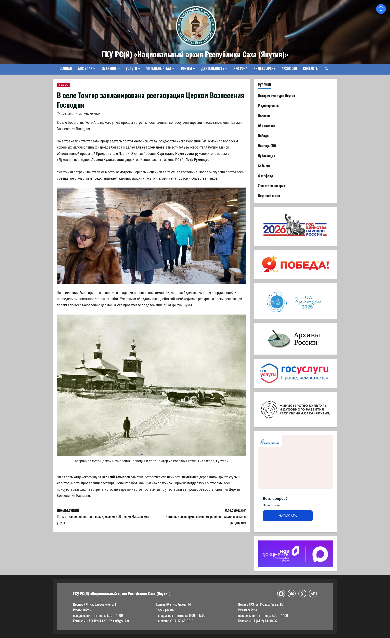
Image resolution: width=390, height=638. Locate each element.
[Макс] (281, 594)
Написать (288, 516)
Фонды (186, 68)
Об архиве (109, 68)
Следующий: (206, 516)
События (264, 165)
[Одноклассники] (302, 593)
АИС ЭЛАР (85, 68)
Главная (65, 68)
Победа (263, 135)
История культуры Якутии (276, 95)
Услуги (131, 68)
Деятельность (212, 68)
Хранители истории (271, 185)
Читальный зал (158, 68)
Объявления (266, 125)
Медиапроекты (269, 105)
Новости (63, 85)
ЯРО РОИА (240, 68)
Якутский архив (269, 195)
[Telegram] (313, 593)
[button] (325, 69)
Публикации (266, 155)
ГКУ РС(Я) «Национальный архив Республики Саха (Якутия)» (195, 54)
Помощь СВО (267, 145)
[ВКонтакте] (292, 594)
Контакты (310, 68)
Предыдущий (103, 516)
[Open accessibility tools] (381, 9)
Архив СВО (289, 68)
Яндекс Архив (264, 68)
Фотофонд (265, 175)
